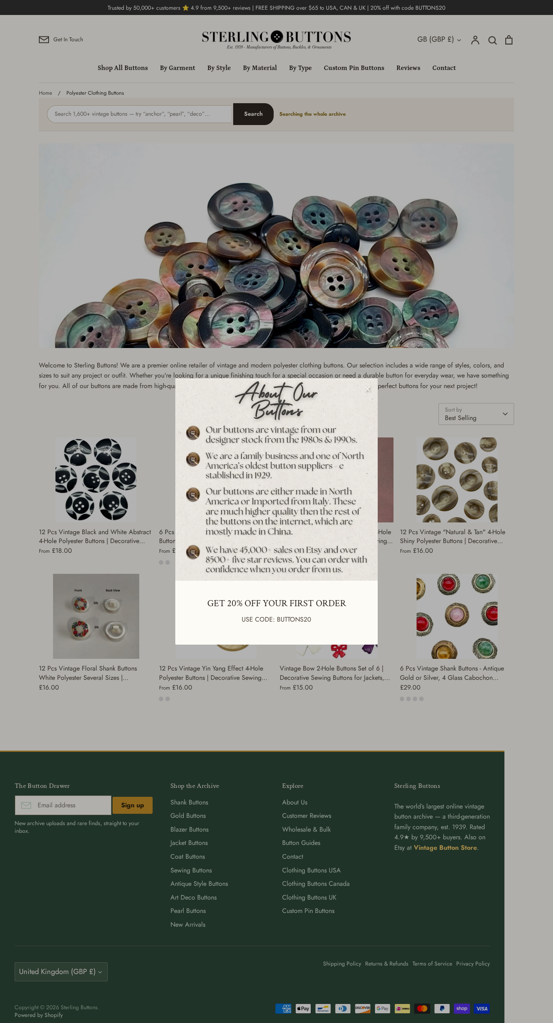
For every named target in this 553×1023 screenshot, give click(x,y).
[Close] (367, 388)
